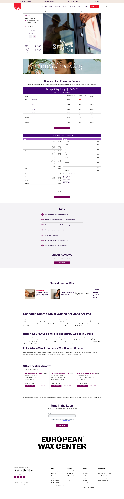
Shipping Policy (86, 473)
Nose (66, 167)
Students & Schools (56, 482)
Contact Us (70, 471)
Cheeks (66, 144)
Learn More (67, 92)
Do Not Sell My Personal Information (21, 484)
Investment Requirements (104, 473)
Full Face (66, 154)
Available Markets (102, 475)
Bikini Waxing (66, 176)
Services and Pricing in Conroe (62, 81)
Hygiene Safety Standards (57, 485)
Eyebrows (27, 117)
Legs (25, 176)
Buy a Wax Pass (32, 33)
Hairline (66, 157)
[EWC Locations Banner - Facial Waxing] (62, 74)
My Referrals (70, 473)
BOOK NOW (94, 6)
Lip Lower (27, 120)
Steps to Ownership (103, 478)
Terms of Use (86, 482)
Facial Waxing (66, 179)
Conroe (40, 11)
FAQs (68, 480)
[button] (107, 6)
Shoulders (27, 183)
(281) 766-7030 (30, 383)
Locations (30, 11)
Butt (25, 159)
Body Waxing (66, 177)
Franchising (54, 475)
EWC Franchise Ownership (105, 471)
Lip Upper (27, 122)
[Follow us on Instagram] (34, 36)
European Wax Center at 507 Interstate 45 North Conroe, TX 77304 (58, 11)
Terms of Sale (86, 480)
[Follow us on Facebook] (30, 36)
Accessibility (86, 485)
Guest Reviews (62, 255)
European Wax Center (21, 482)
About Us (53, 473)
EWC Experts (70, 478)
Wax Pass (65, 181)
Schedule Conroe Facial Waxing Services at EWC (57, 314)
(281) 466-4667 (56, 383)
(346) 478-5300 (83, 383)
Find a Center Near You (57, 471)
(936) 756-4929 (30, 26)
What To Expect (67, 182)
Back (26, 144)
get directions (30, 23)
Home (24, 11)
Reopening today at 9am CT (31, 18)
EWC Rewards (70, 475)
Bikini (26, 99)
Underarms (27, 114)
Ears (65, 149)
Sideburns (67, 170)
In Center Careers (56, 480)
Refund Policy (86, 471)
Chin (65, 146)
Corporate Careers (56, 478)
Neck (66, 165)
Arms (26, 141)
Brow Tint (67, 141)
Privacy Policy (86, 478)
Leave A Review (62, 262)
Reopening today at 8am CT (31, 375)
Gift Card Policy (87, 475)
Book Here (32, 30)
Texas (35, 11)
